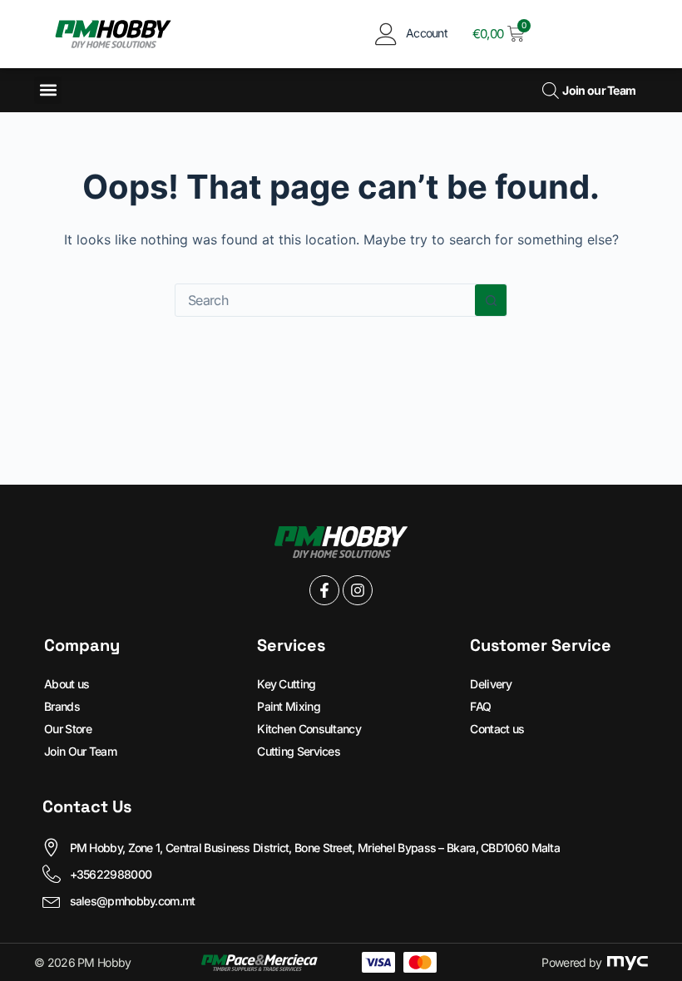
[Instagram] (358, 590)
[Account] (386, 33)
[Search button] (491, 300)
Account (426, 33)
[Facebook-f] (324, 590)
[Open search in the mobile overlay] (548, 90)
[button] (48, 90)
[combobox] (325, 300)
